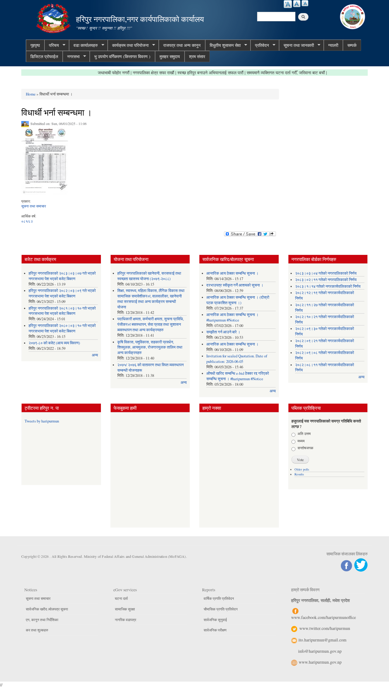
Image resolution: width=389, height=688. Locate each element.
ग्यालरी (333, 45)
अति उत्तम (304, 433)
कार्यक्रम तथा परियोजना (128, 45)
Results (299, 474)
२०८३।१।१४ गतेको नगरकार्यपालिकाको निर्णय (327, 286)
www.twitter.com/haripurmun (324, 628)
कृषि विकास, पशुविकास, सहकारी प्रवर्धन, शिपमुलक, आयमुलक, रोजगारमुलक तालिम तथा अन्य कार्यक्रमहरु (149, 347)
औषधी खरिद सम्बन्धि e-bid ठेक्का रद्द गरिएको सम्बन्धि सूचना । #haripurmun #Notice (237, 376)
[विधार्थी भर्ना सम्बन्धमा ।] (44, 163)
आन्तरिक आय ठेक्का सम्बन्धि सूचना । (232, 273)
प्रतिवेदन (259, 45)
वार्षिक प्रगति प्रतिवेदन (219, 598)
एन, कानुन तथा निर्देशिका (42, 619)
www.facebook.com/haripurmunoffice (323, 617)
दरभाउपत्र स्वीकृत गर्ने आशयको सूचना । (234, 285)
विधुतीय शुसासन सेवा (223, 45)
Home (31, 94)
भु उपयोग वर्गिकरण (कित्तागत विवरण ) (122, 56)
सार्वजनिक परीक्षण (215, 629)
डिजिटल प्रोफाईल (44, 56)
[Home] (54, 17)
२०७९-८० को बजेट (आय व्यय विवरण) (54, 343)
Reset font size (297, 3)
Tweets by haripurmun (42, 421)
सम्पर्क (351, 45)
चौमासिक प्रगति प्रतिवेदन (221, 608)
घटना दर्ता (121, 598)
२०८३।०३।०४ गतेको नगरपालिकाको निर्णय (325, 273)
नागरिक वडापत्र (125, 619)
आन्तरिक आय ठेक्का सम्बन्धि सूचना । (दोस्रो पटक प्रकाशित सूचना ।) (237, 300)
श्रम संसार (197, 56)
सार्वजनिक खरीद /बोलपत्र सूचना (47, 608)
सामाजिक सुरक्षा (125, 608)
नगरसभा (71, 57)
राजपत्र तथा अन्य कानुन (182, 45)
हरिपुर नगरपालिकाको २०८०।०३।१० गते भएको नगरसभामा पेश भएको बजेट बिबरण (62, 328)
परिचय (51, 45)
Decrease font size (304, 3)
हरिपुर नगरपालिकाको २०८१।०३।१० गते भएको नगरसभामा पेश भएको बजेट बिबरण (62, 311)
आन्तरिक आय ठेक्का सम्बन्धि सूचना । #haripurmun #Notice (232, 317)
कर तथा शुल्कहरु (37, 629)
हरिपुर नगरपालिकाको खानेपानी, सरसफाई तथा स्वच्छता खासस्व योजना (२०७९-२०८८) (149, 276)
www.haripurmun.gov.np (320, 662)
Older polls (301, 469)
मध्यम (301, 440)
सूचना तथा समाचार (33, 205)
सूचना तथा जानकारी (296, 45)
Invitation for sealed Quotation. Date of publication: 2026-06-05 (236, 358)
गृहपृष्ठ (35, 45)
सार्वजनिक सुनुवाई (215, 619)
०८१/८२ (27, 221)
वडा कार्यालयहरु (83, 45)
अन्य (95, 355)
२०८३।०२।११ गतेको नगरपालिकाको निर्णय (325, 279)
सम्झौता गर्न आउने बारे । (223, 332)
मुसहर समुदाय (170, 56)
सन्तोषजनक (305, 447)
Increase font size (288, 4)
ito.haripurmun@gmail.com (322, 640)
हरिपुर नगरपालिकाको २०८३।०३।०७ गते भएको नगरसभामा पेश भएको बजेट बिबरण (62, 276)
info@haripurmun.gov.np (320, 651)
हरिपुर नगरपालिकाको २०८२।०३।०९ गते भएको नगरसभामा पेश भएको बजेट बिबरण (62, 293)
